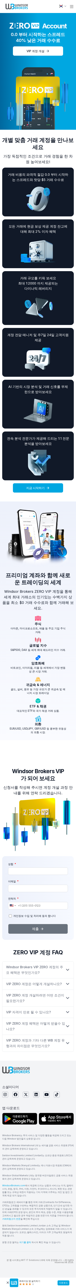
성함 (11, 864)
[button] (71, 6)
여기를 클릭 (25, 1242)
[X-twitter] (26, 1095)
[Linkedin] (36, 1095)
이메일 (12, 881)
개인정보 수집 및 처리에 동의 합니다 (34, 915)
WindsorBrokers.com (13, 1185)
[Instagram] (5, 1095)
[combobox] (12, 905)
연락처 (12, 898)
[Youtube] (46, 1095)
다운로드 (63, 1282)
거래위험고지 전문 (11, 1218)
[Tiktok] (57, 1095)
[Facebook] (15, 1095)
